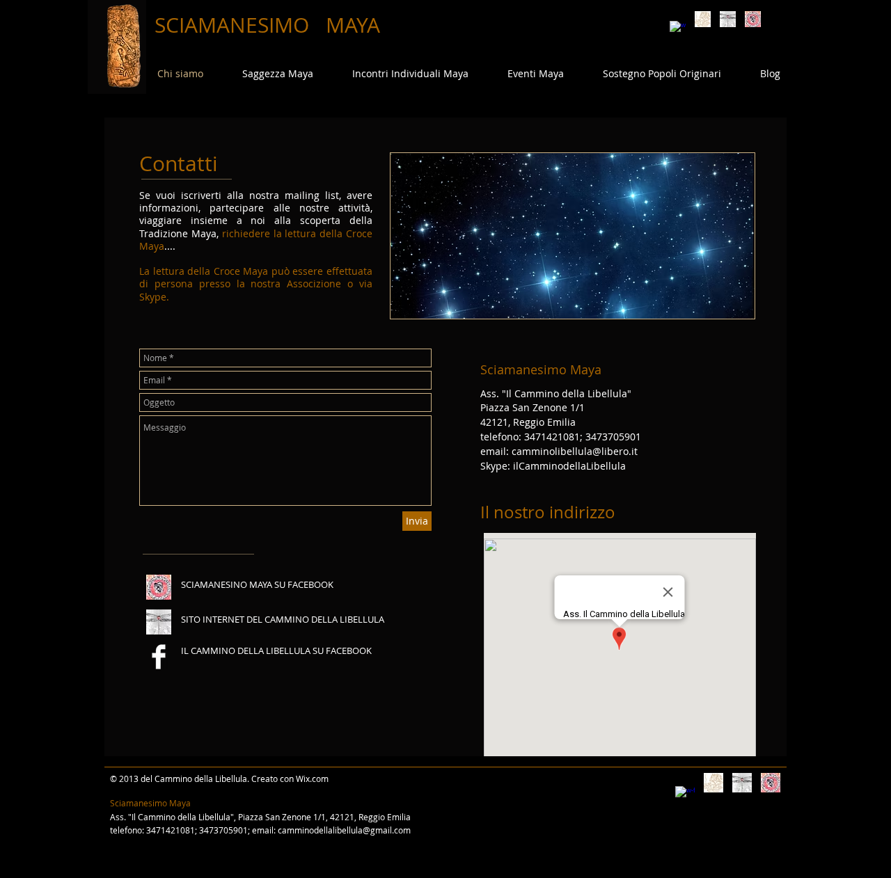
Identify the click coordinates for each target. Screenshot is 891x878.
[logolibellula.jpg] (728, 19)
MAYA (353, 25)
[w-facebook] (678, 29)
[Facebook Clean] (158, 656)
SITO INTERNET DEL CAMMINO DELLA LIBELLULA (282, 619)
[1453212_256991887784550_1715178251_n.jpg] (753, 19)
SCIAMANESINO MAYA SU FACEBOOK (257, 584)
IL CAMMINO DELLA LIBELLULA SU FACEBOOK (276, 650)
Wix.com (312, 778)
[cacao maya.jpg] (703, 19)
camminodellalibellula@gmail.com (344, 830)
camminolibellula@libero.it (575, 451)
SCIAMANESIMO (235, 25)
